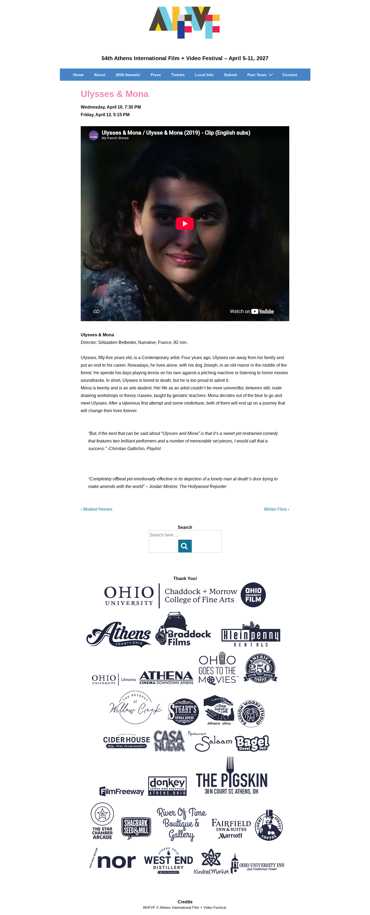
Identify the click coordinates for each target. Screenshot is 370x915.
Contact (290, 75)
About (99, 75)
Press (156, 75)
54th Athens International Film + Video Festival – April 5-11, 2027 (185, 58)
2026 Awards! (128, 75)
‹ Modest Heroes (96, 509)
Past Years (257, 75)
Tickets (178, 75)
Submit (230, 75)
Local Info (204, 75)
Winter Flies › (276, 509)
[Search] (185, 546)
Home (78, 75)
